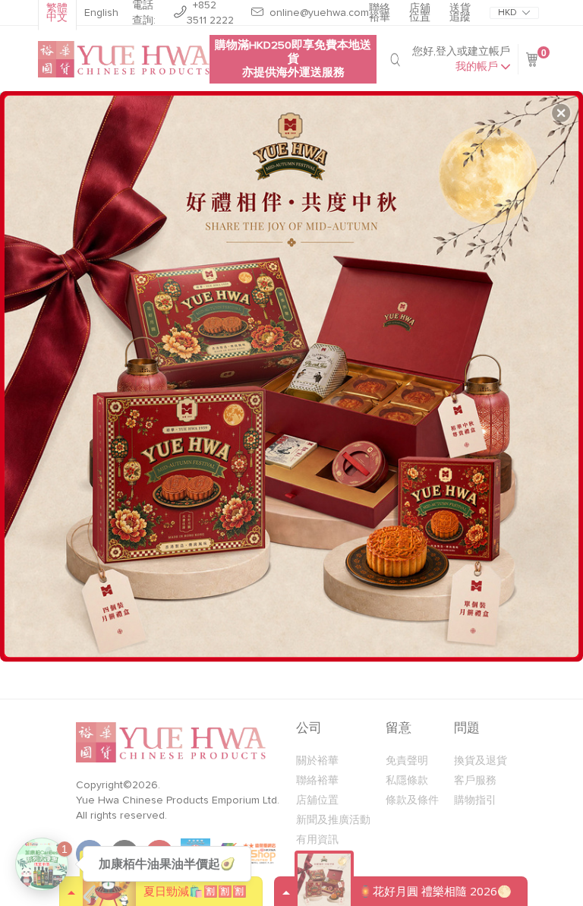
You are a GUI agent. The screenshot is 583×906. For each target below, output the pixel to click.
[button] (561, 113)
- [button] (293, 370)
